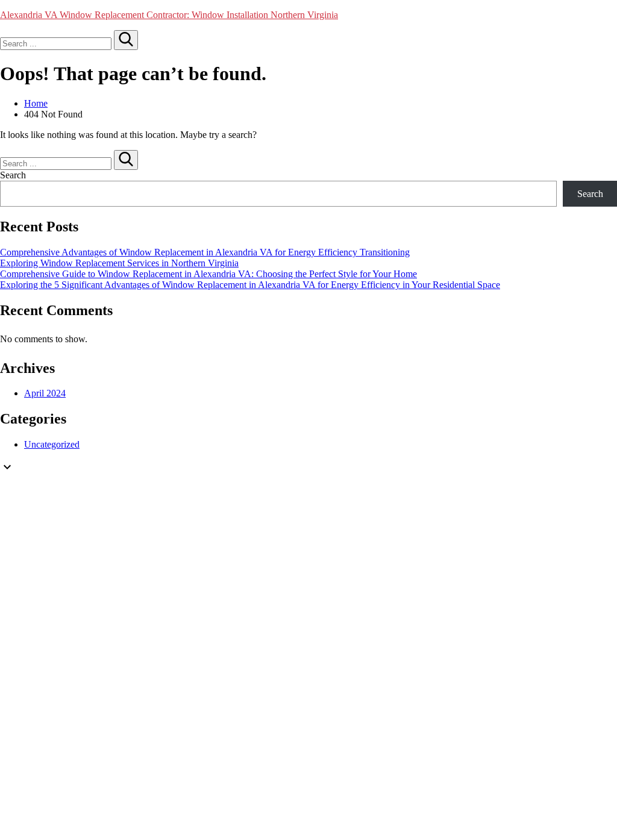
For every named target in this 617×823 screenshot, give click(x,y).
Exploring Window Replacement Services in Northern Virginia (119, 263)
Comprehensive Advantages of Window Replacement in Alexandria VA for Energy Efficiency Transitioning (205, 252)
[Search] (126, 40)
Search (13, 175)
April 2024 (45, 393)
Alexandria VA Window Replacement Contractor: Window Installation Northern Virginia (169, 15)
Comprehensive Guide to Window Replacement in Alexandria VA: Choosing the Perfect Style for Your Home (208, 274)
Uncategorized (52, 444)
